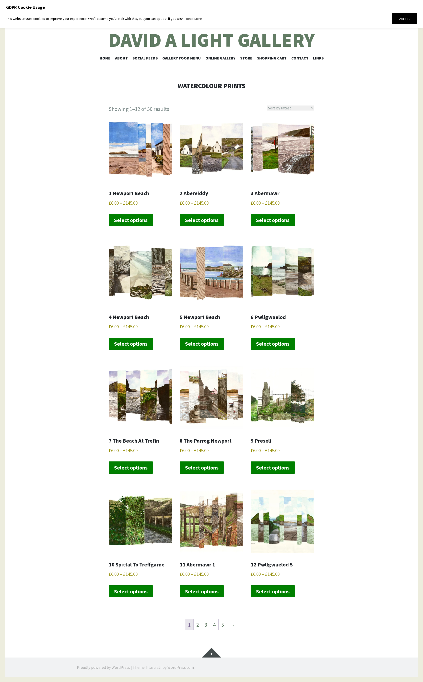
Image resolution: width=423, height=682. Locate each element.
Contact (299, 58)
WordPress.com (180, 667)
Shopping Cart (272, 58)
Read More (194, 18)
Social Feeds (145, 58)
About (121, 58)
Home (105, 58)
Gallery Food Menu (181, 58)
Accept (404, 18)
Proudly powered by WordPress (103, 667)
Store (246, 58)
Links (318, 58)
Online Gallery (220, 58)
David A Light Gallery (211, 40)
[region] (211, 14)
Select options (131, 220)
